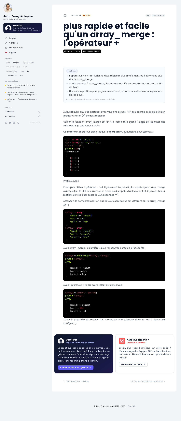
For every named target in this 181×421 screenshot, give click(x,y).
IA (28, 71)
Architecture (12, 75)
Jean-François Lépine (18, 16)
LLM (22, 71)
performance (158, 15)
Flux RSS (131, 406)
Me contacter (16, 47)
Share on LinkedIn (92, 51)
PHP (8, 62)
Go (21, 75)
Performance (12, 71)
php (148, 15)
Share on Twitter (73, 51)
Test (25, 67)
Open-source (28, 62)
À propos (13, 42)
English (10, 52)
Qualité (16, 62)
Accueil (12, 38)
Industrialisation (13, 67)
